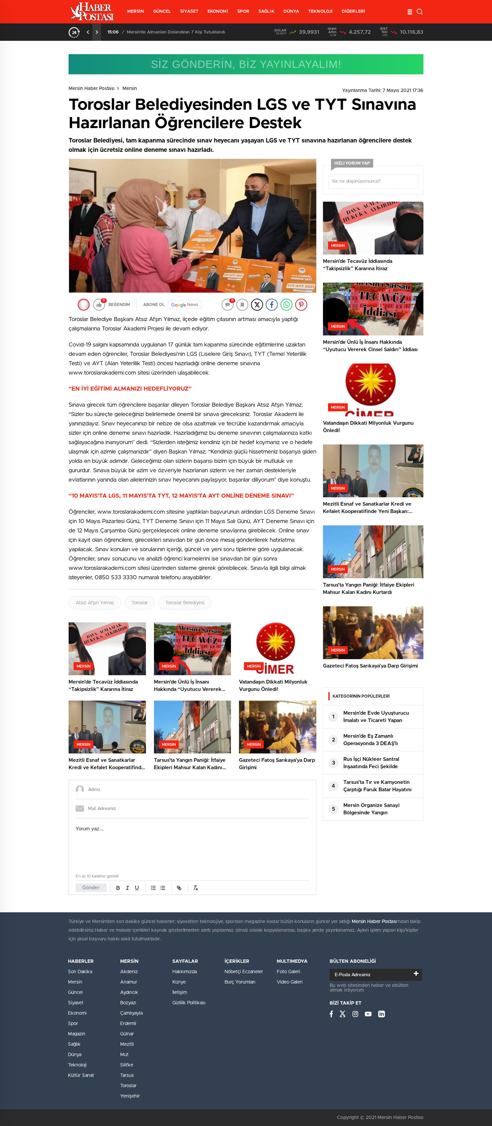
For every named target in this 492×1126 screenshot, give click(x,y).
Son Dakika (80, 971)
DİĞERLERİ (353, 11)
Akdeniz (129, 971)
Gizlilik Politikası (189, 1003)
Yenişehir (130, 1096)
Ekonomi (77, 1013)
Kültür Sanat (81, 1075)
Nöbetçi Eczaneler (244, 971)
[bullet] (162, 888)
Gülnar (127, 1034)
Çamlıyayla (131, 1013)
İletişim (179, 992)
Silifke (126, 1065)
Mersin (129, 88)
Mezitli (127, 1044)
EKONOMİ (218, 11)
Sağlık (74, 1044)
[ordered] (153, 888)
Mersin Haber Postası (91, 88)
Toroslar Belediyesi (184, 603)
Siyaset (75, 1003)
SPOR (243, 11)
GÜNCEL (162, 11)
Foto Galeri (288, 971)
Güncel (75, 992)
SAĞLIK (266, 11)
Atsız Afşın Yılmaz (95, 603)
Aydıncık (129, 992)
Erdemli (128, 1023)
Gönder (91, 887)
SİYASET (189, 11)
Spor (73, 1023)
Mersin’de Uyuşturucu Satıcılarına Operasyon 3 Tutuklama (194, 32)
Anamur (128, 982)
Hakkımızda (184, 971)
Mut (124, 1054)
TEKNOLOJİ (320, 11)
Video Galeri (290, 982)
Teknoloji (77, 1065)
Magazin (76, 1034)
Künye (179, 982)
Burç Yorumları (240, 982)
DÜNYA (291, 11)
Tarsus (127, 1075)
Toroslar (140, 603)
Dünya (74, 1054)
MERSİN (135, 11)
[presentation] (88, 32)
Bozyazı (128, 1003)
